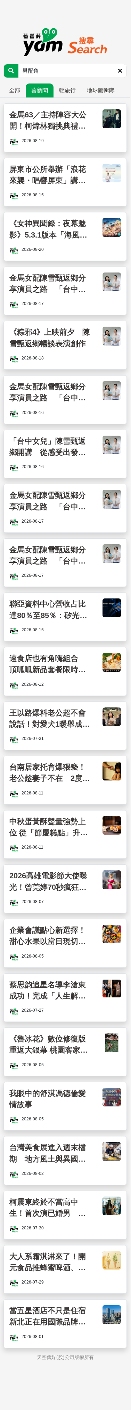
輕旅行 (67, 90)
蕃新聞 (39, 90)
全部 (14, 90)
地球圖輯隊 (101, 90)
